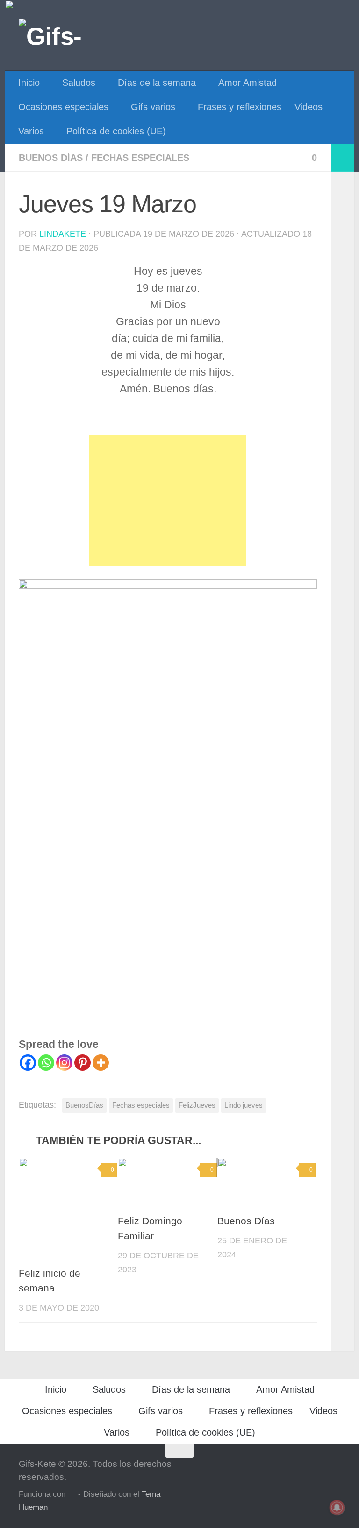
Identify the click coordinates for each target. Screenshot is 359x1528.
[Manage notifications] (337, 1507)
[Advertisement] (167, 500)
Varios (31, 131)
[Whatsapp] (46, 1062)
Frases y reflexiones (239, 107)
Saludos (78, 82)
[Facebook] (28, 1062)
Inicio (29, 82)
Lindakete (62, 233)
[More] (101, 1062)
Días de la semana (157, 82)
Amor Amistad (247, 82)
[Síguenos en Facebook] (333, 1468)
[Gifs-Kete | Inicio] (67, 35)
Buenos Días (246, 1221)
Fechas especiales (140, 158)
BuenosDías (84, 1105)
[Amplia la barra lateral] (342, 158)
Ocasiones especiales (63, 107)
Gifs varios (153, 107)
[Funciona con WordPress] (72, 1495)
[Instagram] (64, 1062)
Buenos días (51, 158)
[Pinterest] (82, 1062)
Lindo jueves (243, 1105)
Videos (308, 107)
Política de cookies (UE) (116, 131)
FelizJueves (197, 1105)
